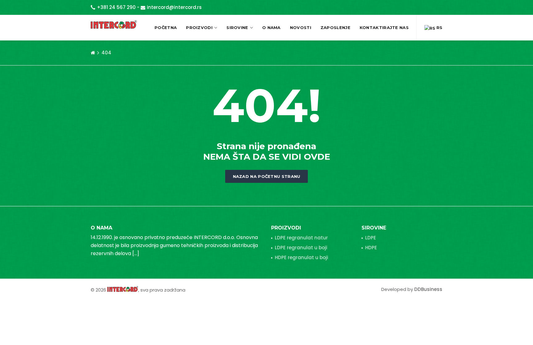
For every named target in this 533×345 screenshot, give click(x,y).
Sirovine (237, 27)
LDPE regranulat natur (301, 237)
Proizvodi (199, 27)
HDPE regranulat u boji (301, 257)
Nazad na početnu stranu (266, 176)
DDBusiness (428, 289)
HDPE (371, 247)
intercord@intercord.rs (174, 7)
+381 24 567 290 (116, 7)
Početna (166, 27)
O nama (271, 27)
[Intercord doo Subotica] (122, 289)
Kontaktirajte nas (384, 27)
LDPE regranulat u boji (301, 247)
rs (438, 27)
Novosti (300, 27)
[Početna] (93, 53)
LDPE (370, 237)
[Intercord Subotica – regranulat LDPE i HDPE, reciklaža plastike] (114, 24)
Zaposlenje (335, 27)
